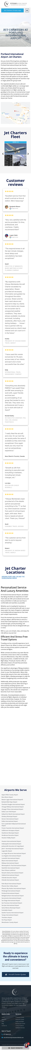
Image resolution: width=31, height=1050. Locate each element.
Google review (14, 208)
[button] (27, 10)
